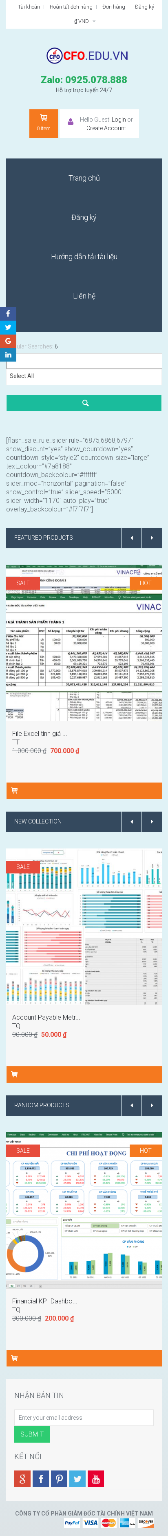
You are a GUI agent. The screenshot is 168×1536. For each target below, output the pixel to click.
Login (119, 119)
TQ (16, 1026)
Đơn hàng (113, 7)
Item (44, 128)
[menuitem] (84, 178)
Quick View (85, 618)
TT (16, 742)
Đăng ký (144, 7)
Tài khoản (29, 7)
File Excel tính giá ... (39, 733)
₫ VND (82, 21)
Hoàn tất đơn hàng (71, 7)
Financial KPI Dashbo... (44, 1301)
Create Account (106, 128)
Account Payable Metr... (46, 1017)
